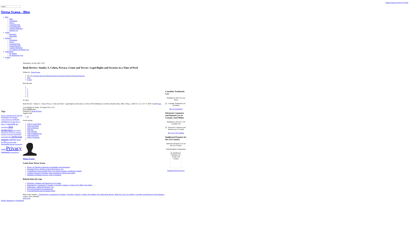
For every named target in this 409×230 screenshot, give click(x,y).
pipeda (3, 149)
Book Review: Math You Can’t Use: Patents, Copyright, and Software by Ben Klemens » (135, 194)
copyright (11, 124)
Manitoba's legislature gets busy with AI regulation (44, 175)
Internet (13, 139)
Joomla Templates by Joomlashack (12, 200)
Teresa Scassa (35, 72)
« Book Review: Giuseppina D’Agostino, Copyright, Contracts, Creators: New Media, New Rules (71, 194)
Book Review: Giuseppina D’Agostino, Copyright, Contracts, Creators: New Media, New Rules (59, 185)
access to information (7, 115)
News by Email (403, 3)
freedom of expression (7, 134)
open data (9, 142)
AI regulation (13, 117)
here (159, 104)
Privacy (14, 148)
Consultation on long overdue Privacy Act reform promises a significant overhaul (54, 171)
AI (15, 115)
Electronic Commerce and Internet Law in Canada (44, 183)
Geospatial (17, 134)
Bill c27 (4, 124)
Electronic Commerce (15, 132)
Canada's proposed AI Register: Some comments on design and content (51, 173)
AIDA (18, 115)
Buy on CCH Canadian (176, 133)
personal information (16, 144)
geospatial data (6, 137)
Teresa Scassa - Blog (15, 12)
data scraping (17, 130)
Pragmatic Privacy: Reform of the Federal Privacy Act (45, 169)
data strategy (5, 132)
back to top (26, 198)
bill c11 (18, 122)
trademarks (6, 152)
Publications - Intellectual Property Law (40, 187)
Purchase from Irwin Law (176, 171)
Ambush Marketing (7, 119)
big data (13, 122)
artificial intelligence (10, 120)
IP (5, 142)
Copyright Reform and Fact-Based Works (41, 191)
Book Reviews (37, 111)
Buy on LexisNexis (176, 109)
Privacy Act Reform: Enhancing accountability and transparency (48, 167)
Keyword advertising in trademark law (40, 189)
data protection (7, 128)
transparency (15, 152)
